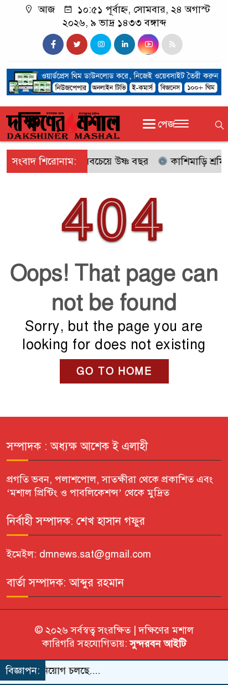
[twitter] (76, 44)
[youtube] (148, 44)
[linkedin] (124, 44)
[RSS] (172, 44)
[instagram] (100, 44)
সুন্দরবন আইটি (156, 643)
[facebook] (53, 44)
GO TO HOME (114, 371)
